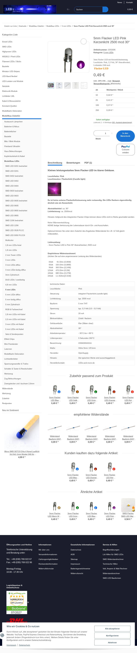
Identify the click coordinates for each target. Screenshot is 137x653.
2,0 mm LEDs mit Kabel (15, 319)
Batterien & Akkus (12, 126)
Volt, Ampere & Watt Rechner (116, 572)
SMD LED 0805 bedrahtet (16, 210)
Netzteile (6, 86)
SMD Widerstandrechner (114, 562)
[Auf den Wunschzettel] (84, 41)
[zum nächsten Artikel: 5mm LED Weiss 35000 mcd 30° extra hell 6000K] (132, 26)
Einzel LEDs (7, 41)
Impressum (11, 645)
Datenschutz (24, 645)
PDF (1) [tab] (88, 163)
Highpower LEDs (9, 51)
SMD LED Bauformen (112, 581)
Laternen (8, 349)
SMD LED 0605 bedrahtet (16, 200)
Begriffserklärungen (112, 553)
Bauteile (5, 66)
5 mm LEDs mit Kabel (14, 329)
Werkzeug (8, 373)
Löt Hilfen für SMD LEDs (113, 558)
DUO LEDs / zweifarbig (15, 280)
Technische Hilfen (111, 567)
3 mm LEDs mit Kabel (14, 324)
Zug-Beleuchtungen (13, 378)
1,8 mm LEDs (11, 250)
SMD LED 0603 (11, 196)
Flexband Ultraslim (12, 146)
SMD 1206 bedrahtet (14, 220)
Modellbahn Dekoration (12, 111)
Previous (52, 398)
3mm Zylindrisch (12, 275)
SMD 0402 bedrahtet (14, 176)
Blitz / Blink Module (13, 141)
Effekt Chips (9, 339)
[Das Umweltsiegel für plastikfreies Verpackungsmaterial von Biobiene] (17, 605)
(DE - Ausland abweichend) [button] (122, 123)
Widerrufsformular (47, 572)
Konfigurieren (112, 635)
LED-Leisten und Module (13, 81)
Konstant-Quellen (10, 106)
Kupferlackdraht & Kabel (15, 156)
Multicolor (9, 240)
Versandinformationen (49, 558)
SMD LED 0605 (11, 205)
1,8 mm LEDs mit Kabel (15, 314)
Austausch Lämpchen (14, 121)
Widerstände (8, 388)
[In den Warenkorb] (50, 35)
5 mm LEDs (108, 52)
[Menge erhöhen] (105, 139)
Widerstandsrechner (112, 577)
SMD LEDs (6, 46)
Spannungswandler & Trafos (17, 364)
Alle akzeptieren (112, 628)
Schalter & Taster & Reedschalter (19, 369)
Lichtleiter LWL (8, 96)
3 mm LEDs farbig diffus (16, 270)
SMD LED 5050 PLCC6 (14, 235)
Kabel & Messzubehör (12, 101)
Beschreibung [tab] (55, 163)
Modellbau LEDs (11, 161)
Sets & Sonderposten (14, 334)
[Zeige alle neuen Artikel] (40, 410)
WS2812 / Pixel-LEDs (11, 56)
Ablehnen (112, 642)
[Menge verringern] (96, 134)
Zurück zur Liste (10, 26)
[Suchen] (105, 9)
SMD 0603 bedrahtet (14, 191)
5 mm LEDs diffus (13, 294)
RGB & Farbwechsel (14, 309)
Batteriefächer (10, 131)
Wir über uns (44, 553)
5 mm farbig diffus (13, 299)
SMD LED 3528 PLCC (14, 230)
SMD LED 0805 (11, 215)
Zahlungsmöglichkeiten (49, 562)
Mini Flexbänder (11, 344)
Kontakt (129, 2)
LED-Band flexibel (10, 76)
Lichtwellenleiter (11, 359)
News (119, 2)
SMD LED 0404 (11, 186)
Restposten (7, 403)
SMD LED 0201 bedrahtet (16, 166)
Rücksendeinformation (49, 567)
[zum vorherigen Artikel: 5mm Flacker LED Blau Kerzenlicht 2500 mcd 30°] (126, 26)
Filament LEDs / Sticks (12, 61)
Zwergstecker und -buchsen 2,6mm (20, 383)
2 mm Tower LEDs (13, 255)
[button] (113, 9)
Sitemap (74, 562)
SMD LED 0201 (11, 171)
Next (130, 398)
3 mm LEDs (10, 260)
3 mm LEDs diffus (13, 265)
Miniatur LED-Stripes (11, 71)
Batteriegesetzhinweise (81, 572)
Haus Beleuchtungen (13, 151)
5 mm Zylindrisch (13, 304)
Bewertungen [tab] (73, 163)
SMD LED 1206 (11, 225)
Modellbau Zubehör (11, 116)
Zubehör (6, 398)
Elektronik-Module (10, 91)
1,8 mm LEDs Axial (13, 245)
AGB (72, 558)
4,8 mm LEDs (11, 284)
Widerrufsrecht (77, 577)
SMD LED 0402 (11, 181)
